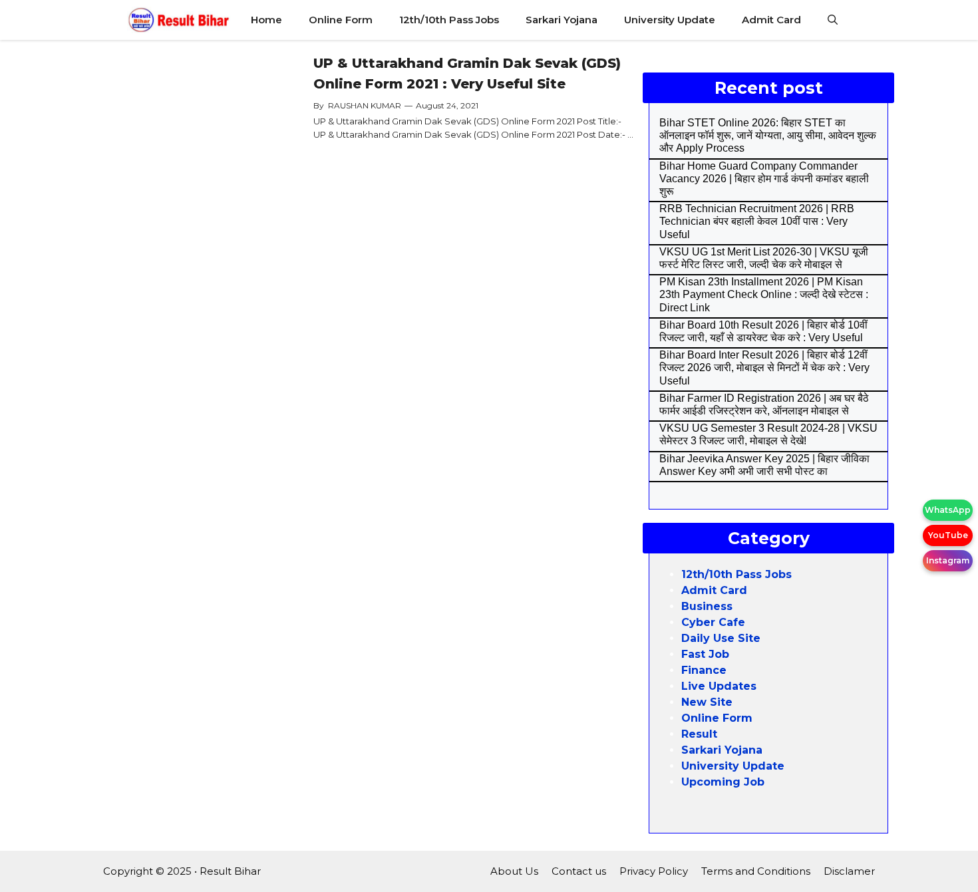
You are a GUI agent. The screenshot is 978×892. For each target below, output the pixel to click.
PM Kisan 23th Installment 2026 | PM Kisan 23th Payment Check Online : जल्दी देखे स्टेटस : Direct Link (763, 294)
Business (707, 606)
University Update (669, 19)
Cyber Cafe (713, 622)
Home (266, 19)
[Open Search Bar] (832, 20)
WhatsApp (948, 510)
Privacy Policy (653, 871)
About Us (514, 871)
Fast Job (705, 654)
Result (699, 734)
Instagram (947, 560)
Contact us (579, 871)
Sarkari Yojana (561, 19)
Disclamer (849, 871)
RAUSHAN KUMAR (364, 105)
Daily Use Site (720, 638)
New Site (707, 702)
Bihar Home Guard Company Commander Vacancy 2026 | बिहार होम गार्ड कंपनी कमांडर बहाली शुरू (764, 178)
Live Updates (718, 686)
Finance (704, 670)
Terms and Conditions (755, 871)
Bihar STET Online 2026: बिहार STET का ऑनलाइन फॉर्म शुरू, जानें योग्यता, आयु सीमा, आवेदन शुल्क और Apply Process (767, 135)
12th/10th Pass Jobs (449, 19)
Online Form (341, 19)
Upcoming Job (722, 782)
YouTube (948, 535)
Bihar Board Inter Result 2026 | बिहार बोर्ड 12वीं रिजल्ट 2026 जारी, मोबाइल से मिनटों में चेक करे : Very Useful (764, 367)
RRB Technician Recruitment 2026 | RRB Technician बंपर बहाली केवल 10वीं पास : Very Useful (756, 221)
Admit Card (771, 19)
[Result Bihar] (179, 20)
